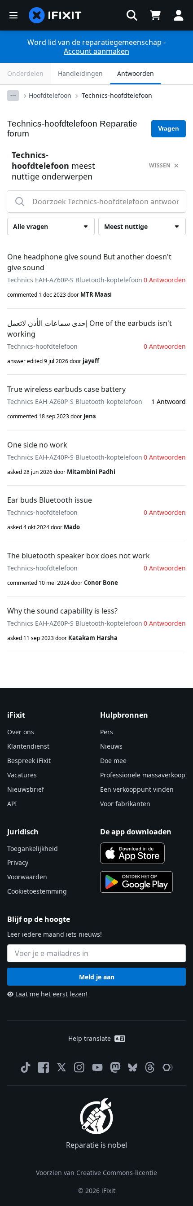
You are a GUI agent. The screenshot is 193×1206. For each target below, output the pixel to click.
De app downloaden (135, 832)
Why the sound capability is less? (62, 611)
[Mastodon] (115, 1067)
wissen (160, 165)
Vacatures (22, 775)
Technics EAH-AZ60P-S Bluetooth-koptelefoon (74, 280)
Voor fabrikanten (125, 803)
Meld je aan (96, 977)
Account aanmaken (96, 51)
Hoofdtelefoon (50, 95)
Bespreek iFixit (29, 760)
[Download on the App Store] (132, 853)
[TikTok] (25, 1067)
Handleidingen (80, 73)
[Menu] (13, 15)
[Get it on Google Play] (136, 882)
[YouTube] (97, 1067)
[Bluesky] (132, 1067)
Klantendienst (28, 746)
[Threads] (150, 1067)
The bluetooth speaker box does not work (78, 556)
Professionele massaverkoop (142, 775)
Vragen (168, 128)
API (12, 803)
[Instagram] (79, 1067)
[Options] (13, 95)
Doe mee (113, 760)
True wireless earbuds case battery (66, 389)
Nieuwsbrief (25, 789)
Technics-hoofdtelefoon (117, 95)
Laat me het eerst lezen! (51, 994)
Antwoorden (135, 73)
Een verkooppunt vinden (137, 789)
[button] (132, 15)
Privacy (17, 862)
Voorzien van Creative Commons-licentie (96, 1172)
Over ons (20, 732)
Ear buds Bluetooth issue (49, 500)
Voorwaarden (27, 877)
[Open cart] (155, 15)
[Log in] (179, 15)
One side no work (37, 445)
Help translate (89, 1038)
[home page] (55, 15)
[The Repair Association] (167, 1067)
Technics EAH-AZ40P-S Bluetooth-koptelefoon (74, 457)
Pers (106, 732)
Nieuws (111, 746)
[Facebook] (43, 1067)
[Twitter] (61, 1067)
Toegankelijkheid (32, 848)
